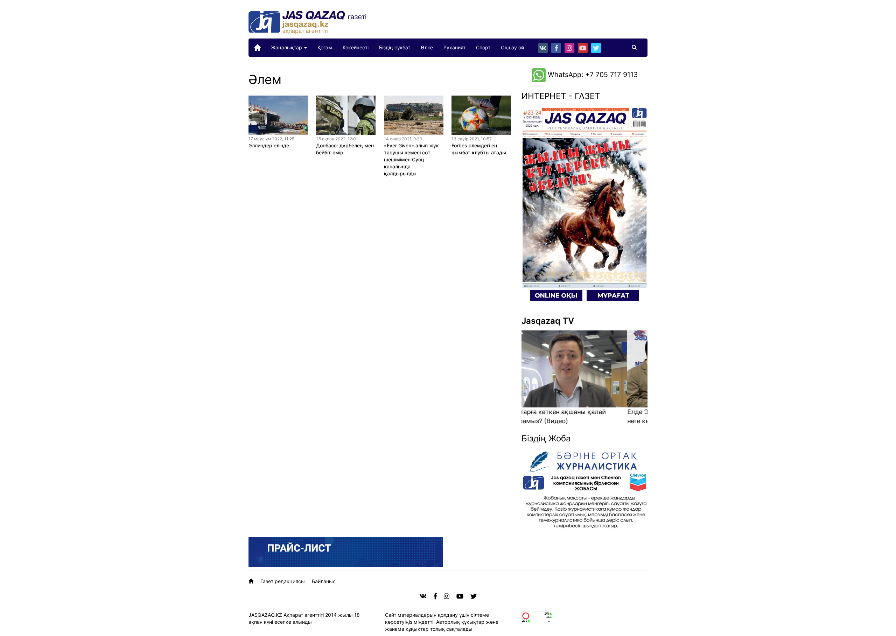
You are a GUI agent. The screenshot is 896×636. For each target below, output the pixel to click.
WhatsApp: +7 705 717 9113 (592, 74)
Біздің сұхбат (394, 47)
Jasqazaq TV (548, 321)
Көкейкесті (356, 47)
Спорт (483, 47)
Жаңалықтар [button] (287, 47)
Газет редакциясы (282, 581)
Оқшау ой (512, 47)
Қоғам (324, 47)
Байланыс (324, 581)
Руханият (454, 47)
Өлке (427, 47)
